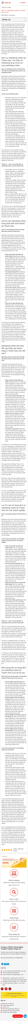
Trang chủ (4, 7)
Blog (9, 7)
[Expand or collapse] (25, 19)
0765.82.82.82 (17, 1016)
